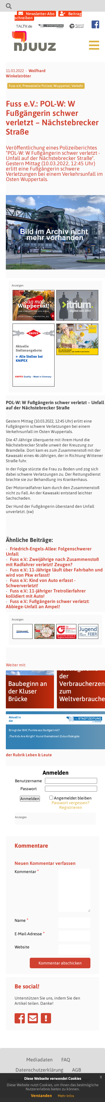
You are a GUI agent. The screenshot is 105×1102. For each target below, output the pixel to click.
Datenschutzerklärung (39, 1070)
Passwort (28, 788)
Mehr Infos (66, 1096)
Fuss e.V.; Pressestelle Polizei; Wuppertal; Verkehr (46, 86)
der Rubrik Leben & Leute (29, 754)
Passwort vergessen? (70, 802)
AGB (76, 1070)
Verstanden (41, 1095)
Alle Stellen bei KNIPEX (29, 358)
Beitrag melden (46, 1018)
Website (22, 947)
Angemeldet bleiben (73, 798)
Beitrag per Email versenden (33, 1018)
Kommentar (27, 871)
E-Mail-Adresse (30, 933)
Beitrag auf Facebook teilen (20, 1018)
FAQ (65, 1060)
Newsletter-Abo (40, 13)
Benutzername (28, 780)
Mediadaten (39, 1060)
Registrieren (70, 807)
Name (21, 920)
